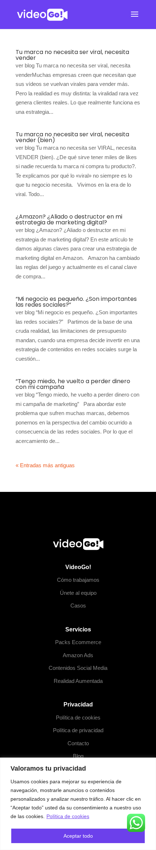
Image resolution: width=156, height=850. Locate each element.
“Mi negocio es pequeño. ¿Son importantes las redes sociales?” (76, 302)
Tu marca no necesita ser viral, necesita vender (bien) (72, 137)
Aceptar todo (78, 836)
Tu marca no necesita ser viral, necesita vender (72, 55)
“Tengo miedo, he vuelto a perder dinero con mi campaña (73, 384)
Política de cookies (67, 816)
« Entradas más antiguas (45, 465)
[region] (78, 804)
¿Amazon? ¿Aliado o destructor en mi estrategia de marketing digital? (69, 219)
